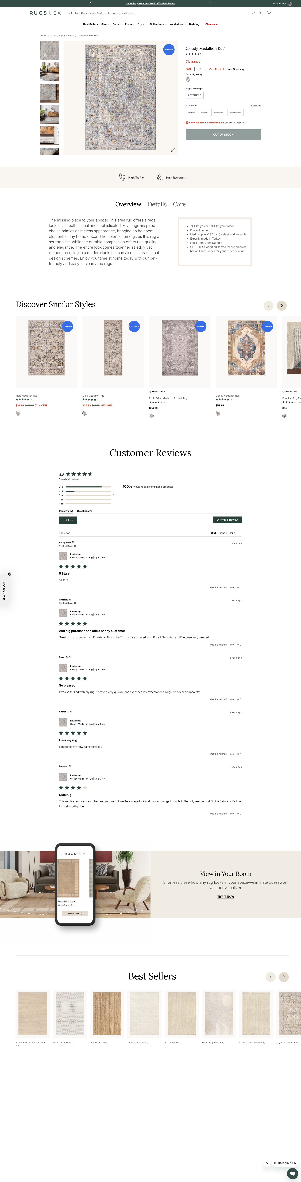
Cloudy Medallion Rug (88, 35)
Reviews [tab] (66, 512)
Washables (176, 24)
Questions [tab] (84, 512)
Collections (157, 24)
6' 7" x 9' (218, 112)
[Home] (45, 13)
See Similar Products (234, 123)
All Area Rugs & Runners (62, 35)
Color (116, 24)
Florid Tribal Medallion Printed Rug (168, 398)
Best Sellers (90, 24)
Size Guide (256, 105)
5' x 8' (204, 112)
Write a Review (231, 520)
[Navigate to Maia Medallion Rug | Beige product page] (46, 348)
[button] (193, 53)
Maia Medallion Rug (26, 395)
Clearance (211, 24)
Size (104, 24)
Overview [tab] (128, 204)
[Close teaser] (9, 574)
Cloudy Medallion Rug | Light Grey (87, 557)
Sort (214, 532)
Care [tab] (179, 204)
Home (44, 35)
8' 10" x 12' (235, 112)
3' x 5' (191, 112)
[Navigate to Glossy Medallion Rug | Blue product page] (246, 348)
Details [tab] (157, 204)
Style (141, 24)
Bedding (194, 24)
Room (128, 24)
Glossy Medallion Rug (228, 395)
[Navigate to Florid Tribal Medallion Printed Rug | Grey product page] (180, 348)
